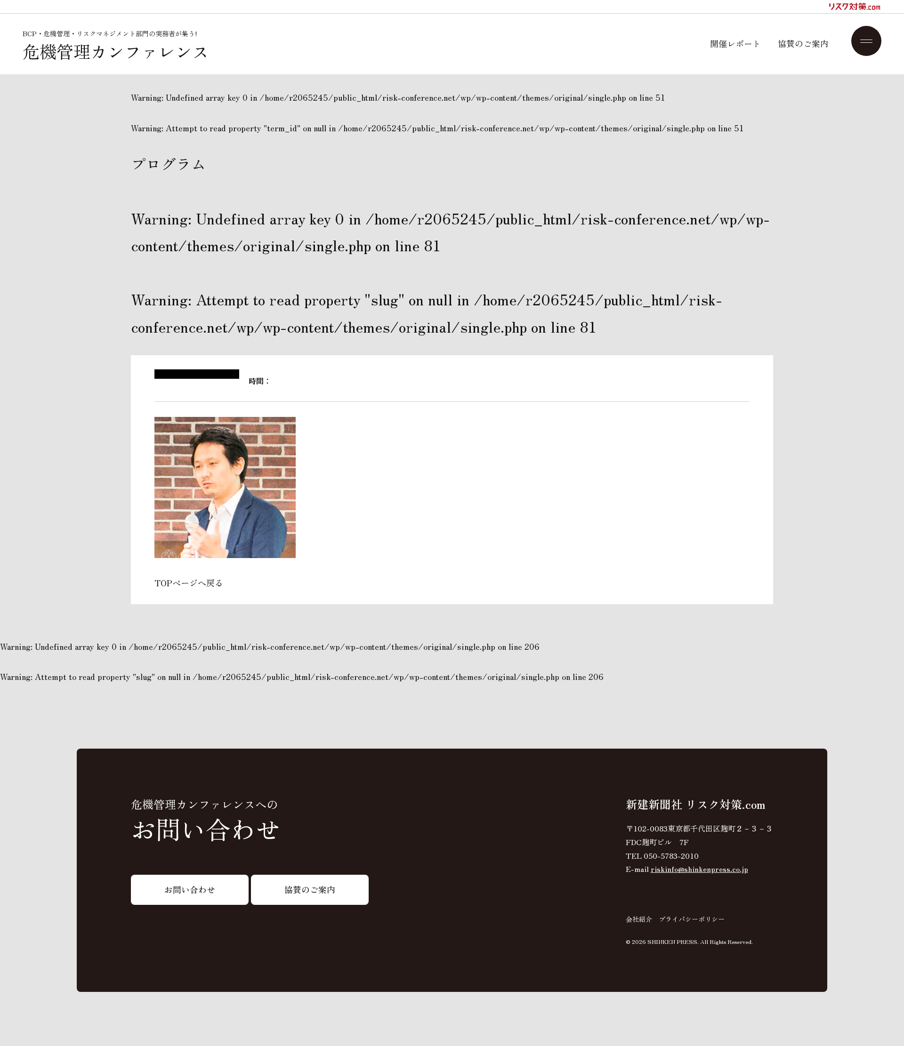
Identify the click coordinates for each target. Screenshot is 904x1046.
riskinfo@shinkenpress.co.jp (699, 868)
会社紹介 (639, 919)
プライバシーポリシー (692, 919)
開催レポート (735, 43)
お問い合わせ (189, 889)
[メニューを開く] (866, 41)
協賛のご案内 (803, 43)
